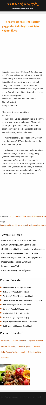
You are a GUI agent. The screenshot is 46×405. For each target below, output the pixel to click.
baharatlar (5, 358)
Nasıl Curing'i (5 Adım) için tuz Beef (17, 313)
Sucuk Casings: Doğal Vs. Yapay (16, 317)
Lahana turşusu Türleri (11, 266)
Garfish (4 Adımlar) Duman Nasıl (16, 309)
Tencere (36, 346)
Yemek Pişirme (24, 346)
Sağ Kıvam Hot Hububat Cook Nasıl (17, 326)
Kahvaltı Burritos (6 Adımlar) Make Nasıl (19, 245)
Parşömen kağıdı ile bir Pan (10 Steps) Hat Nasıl (22, 258)
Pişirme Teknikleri (36, 341)
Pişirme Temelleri (19, 341)
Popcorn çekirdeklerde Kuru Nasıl (16, 262)
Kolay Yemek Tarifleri (9, 352)
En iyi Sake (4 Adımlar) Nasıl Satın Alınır (19, 241)
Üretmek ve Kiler (34, 352)
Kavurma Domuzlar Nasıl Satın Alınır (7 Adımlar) (22, 300)
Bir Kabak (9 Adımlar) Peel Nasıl (16, 292)
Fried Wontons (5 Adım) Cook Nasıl (17, 288)
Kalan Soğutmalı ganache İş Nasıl (16, 270)
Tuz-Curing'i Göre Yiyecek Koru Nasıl (18, 296)
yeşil (23, 352)
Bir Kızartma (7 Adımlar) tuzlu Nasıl (17, 305)
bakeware (5, 341)
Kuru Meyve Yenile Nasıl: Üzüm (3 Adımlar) (20, 253)
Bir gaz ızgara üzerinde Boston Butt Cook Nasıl (22, 322)
